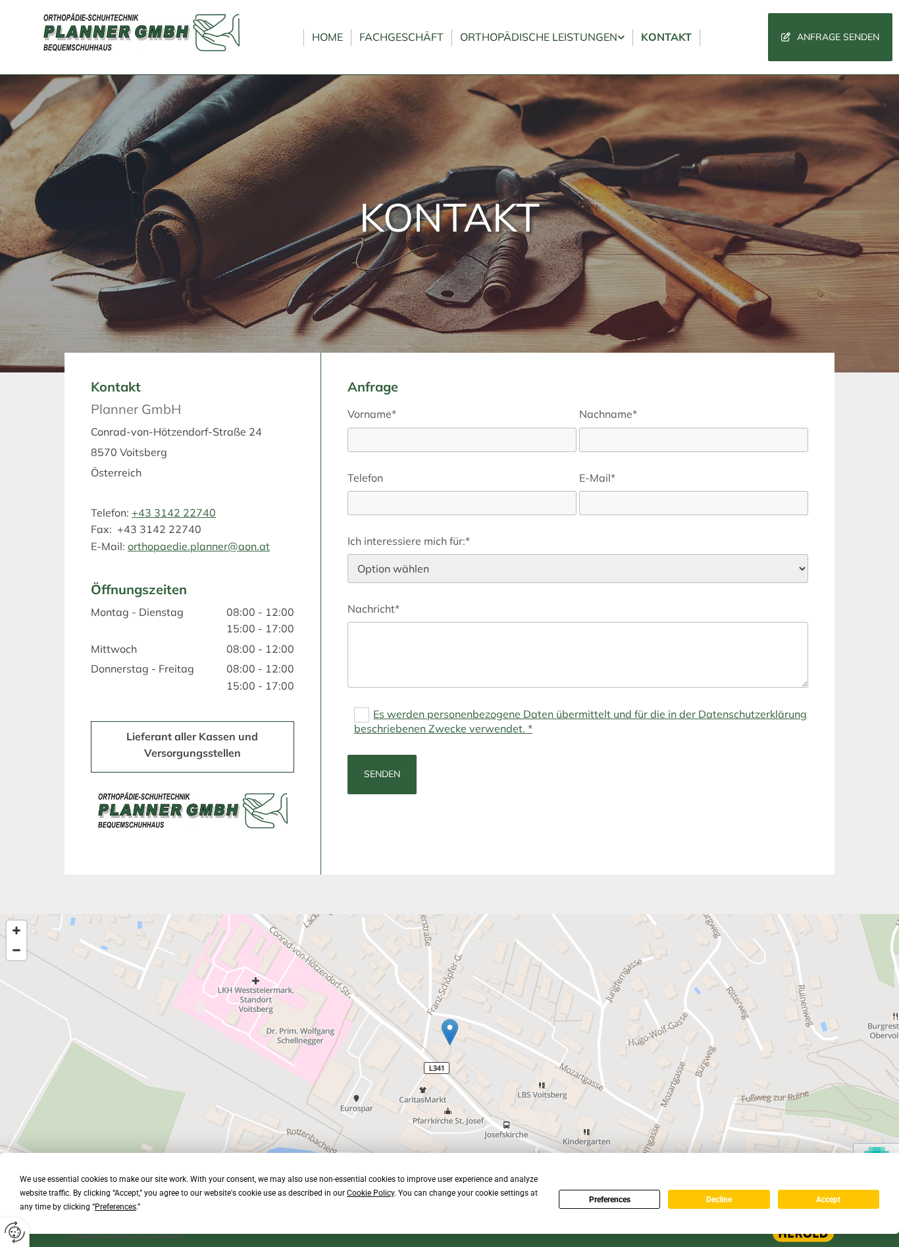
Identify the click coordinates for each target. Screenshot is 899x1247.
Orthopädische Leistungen (538, 36)
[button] (830, 37)
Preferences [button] (115, 1206)
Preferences (609, 1199)
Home (327, 36)
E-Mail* (597, 478)
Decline (719, 1199)
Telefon (365, 478)
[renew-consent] (15, 1232)
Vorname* (371, 414)
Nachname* (608, 414)
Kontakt (666, 36)
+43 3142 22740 (174, 512)
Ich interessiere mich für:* (408, 541)
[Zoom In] (16, 930)
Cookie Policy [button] (370, 1193)
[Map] (449, 1045)
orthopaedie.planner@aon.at (199, 546)
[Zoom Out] (16, 950)
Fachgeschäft (401, 36)
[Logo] (141, 32)
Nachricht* (373, 609)
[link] (542, 37)
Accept (828, 1199)
